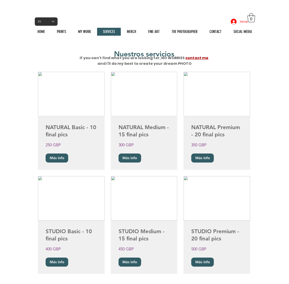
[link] (71, 131)
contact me (197, 58)
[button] (251, 17)
